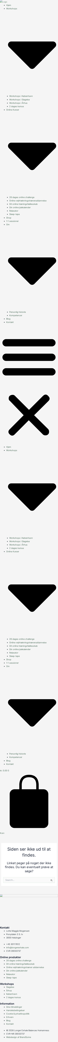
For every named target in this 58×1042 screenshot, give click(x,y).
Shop (8, 218)
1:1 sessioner (12, 221)
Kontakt (10, 322)
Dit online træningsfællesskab (23, 204)
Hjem (8, 5)
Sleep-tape (14, 214)
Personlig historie (17, 312)
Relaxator (13, 211)
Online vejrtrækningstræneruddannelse (27, 200)
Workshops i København (21, 96)
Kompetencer (15, 315)
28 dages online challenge (21, 197)
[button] (29, 386)
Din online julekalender (20, 207)
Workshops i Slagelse (19, 99)
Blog (8, 319)
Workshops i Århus (18, 103)
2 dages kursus (16, 106)
